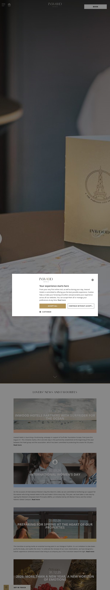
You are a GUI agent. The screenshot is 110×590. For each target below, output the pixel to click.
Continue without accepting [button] (81, 306)
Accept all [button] (52, 306)
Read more (62, 300)
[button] (45, 312)
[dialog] (55, 295)
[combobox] (93, 280)
